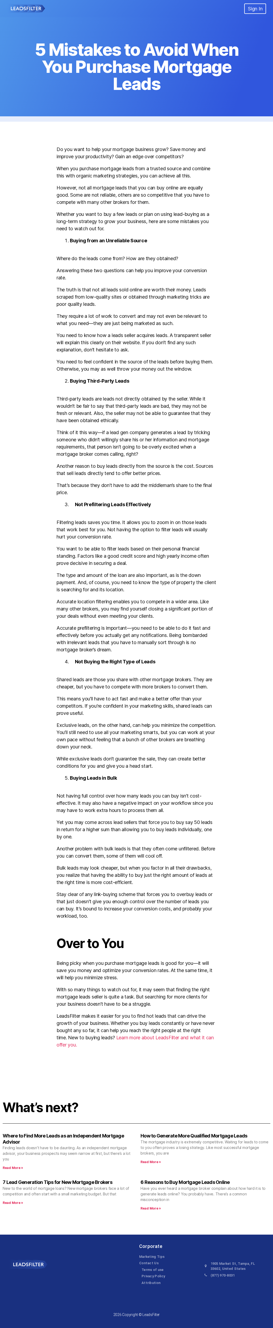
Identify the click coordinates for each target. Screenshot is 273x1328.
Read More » (13, 1168)
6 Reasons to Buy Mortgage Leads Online (185, 1182)
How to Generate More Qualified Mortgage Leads (193, 1136)
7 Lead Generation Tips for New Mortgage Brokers (57, 1182)
